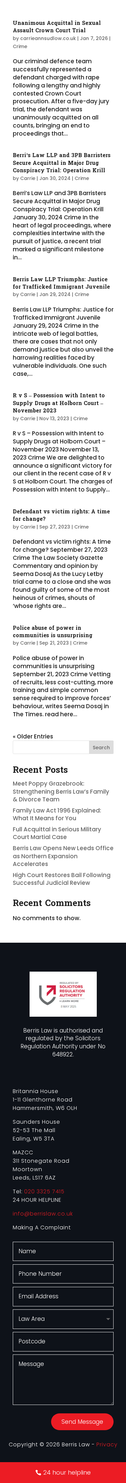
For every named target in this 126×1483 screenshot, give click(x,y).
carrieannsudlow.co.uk (48, 38)
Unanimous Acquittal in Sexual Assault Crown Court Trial (57, 26)
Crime (20, 46)
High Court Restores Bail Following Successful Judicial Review (62, 879)
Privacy (107, 1444)
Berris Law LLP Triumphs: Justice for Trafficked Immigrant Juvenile (61, 283)
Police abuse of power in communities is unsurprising (52, 631)
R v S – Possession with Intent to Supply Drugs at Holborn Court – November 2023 (59, 403)
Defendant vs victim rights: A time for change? (61, 515)
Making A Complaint (42, 1227)
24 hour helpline (67, 1472)
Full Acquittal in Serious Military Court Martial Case (57, 833)
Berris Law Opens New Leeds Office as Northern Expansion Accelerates (63, 856)
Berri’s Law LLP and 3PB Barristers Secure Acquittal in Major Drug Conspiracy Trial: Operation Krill (62, 162)
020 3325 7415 (44, 1191)
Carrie (27, 178)
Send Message (82, 1422)
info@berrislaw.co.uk (43, 1214)
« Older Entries (33, 736)
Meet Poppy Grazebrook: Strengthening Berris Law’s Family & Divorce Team (61, 792)
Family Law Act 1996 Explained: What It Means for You (57, 814)
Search (101, 747)
